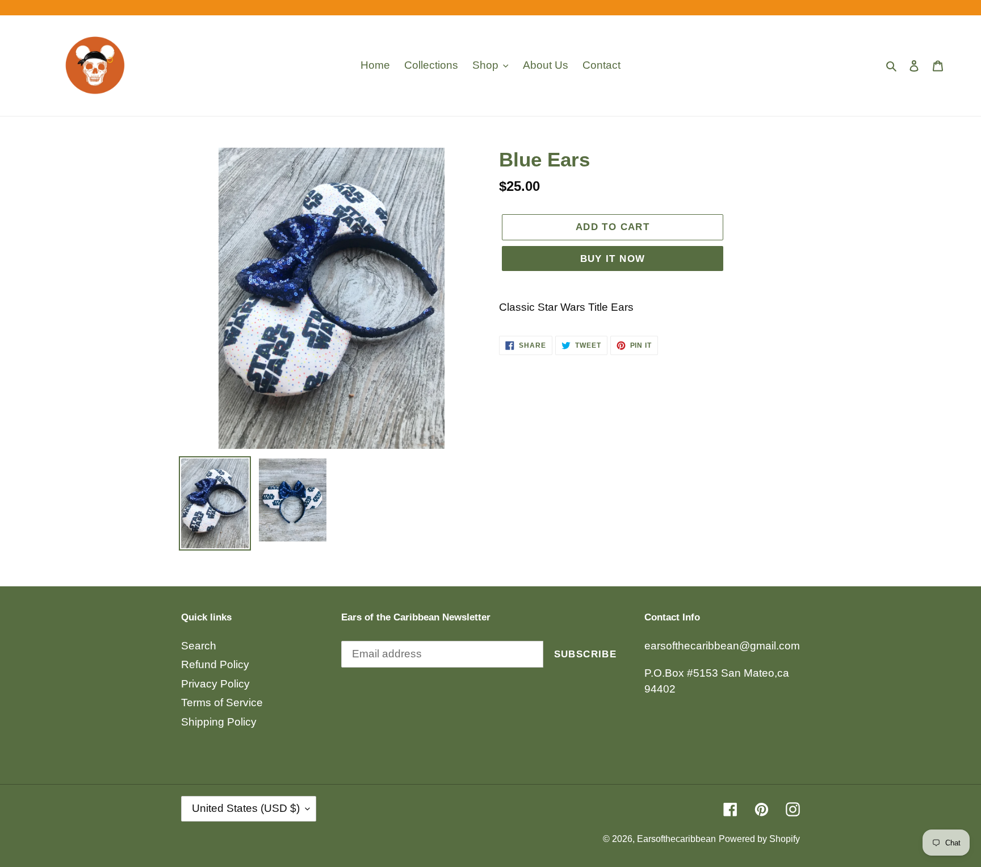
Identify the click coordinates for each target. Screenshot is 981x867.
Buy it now (612, 258)
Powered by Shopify (759, 839)
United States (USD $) (246, 808)
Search (198, 646)
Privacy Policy (215, 684)
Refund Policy (215, 664)
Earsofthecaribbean (676, 839)
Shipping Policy (219, 722)
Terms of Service (222, 702)
